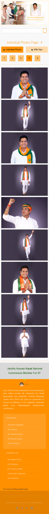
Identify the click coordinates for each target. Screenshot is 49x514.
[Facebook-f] (22, 508)
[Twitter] (17, 508)
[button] (45, 31)
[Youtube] (32, 508)
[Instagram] (27, 508)
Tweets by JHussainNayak (15, 489)
